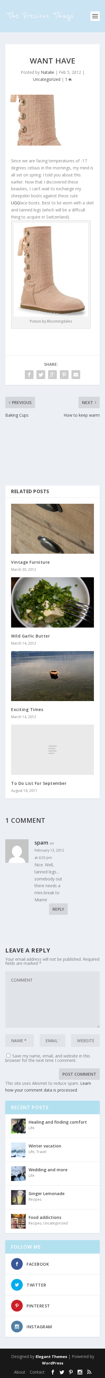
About (19, 1372)
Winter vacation (45, 1146)
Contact (37, 1372)
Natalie (47, 72)
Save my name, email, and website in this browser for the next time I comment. (47, 1058)
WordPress (52, 1363)
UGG (15, 203)
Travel (41, 1151)
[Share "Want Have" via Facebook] (29, 375)
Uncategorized (46, 79)
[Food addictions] (18, 1221)
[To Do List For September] (52, 750)
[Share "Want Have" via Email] (76, 375)
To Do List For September (38, 783)
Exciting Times (27, 709)
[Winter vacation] (18, 1149)
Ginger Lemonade (46, 1193)
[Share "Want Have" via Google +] (52, 375)
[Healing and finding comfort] (18, 1126)
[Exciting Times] (52, 676)
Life (31, 1127)
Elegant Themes (51, 1356)
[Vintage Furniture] (52, 529)
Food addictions (45, 1217)
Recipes (35, 1199)
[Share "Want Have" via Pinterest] (64, 375)
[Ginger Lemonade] (18, 1197)
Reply (58, 909)
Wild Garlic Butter (30, 636)
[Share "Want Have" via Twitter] (41, 375)
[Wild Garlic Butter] (52, 602)
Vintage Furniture (30, 562)
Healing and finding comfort (58, 1122)
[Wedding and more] (18, 1173)
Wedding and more (48, 1169)
